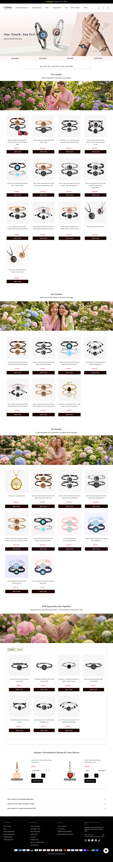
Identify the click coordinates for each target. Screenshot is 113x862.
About (86, 7)
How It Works (75, 7)
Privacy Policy (61, 829)
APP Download (34, 845)
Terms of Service (61, 826)
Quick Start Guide (35, 831)
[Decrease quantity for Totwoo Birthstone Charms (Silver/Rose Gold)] (86, 776)
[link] (8, 8)
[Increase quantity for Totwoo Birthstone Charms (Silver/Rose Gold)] (96, 776)
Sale (66, 7)
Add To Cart (17, 151)
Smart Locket (36, 7)
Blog (5, 829)
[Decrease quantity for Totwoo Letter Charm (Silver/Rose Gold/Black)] (33, 776)
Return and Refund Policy (37, 842)
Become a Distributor (9, 834)
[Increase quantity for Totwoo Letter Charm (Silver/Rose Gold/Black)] (43, 776)
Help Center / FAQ (35, 829)
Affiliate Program (8, 837)
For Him (11, 650)
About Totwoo (7, 826)
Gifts (47, 7)
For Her (19, 650)
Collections (57, 7)
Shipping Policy (35, 839)
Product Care (34, 834)
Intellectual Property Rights (64, 831)
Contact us (33, 837)
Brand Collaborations (9, 831)
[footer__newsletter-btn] (103, 835)
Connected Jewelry (21, 7)
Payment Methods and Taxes (65, 834)
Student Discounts (8, 839)
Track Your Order (35, 826)
